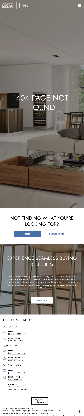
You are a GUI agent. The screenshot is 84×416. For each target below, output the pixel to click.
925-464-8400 (15, 379)
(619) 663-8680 (54, 411)
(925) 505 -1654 (15, 360)
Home (27, 234)
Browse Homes (56, 234)
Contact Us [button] (42, 300)
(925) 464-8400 (15, 341)
